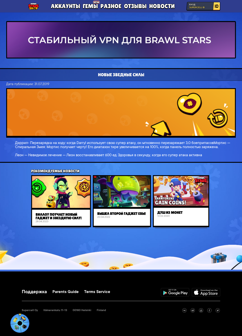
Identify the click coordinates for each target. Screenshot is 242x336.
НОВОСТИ (162, 6)
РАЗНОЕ (110, 6)
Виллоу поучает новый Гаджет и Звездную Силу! (59, 216)
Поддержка (34, 292)
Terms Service (97, 292)
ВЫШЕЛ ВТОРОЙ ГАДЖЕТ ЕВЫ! (121, 214)
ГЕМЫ (90, 6)
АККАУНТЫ (65, 6)
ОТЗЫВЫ (135, 6)
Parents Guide (65, 292)
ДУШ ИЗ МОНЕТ (169, 212)
